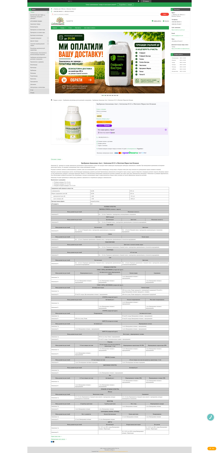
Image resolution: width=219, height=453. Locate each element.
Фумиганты (33, 79)
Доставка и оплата (89, 27)
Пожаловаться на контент (105, 451)
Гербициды (33, 70)
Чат (213, 448)
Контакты (78, 27)
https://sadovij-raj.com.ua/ (178, 30)
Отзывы (32, 92)
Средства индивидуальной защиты (37, 44)
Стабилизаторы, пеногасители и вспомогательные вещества (38, 53)
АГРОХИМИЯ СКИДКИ (36, 21)
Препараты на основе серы (37, 32)
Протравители (34, 81)
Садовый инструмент (35, 38)
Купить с (101, 125)
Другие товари (34, 41)
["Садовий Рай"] (58, 21)
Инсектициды (33, 64)
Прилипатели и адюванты (37, 62)
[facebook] (51, 442)
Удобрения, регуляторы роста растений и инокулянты (38, 58)
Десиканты (33, 84)
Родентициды (34, 76)
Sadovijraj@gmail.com (177, 35)
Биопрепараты (34, 27)
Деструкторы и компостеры (37, 87)
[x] (53, 442)
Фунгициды (33, 67)
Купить (104, 122)
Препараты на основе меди (37, 29)
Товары (32, 12)
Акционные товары (35, 24)
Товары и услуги (57, 100)
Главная (55, 27)
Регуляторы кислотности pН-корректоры (37, 49)
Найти (164, 14)
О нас (31, 90)
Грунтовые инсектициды (36, 35)
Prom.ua (117, 448)
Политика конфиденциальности (120, 451)
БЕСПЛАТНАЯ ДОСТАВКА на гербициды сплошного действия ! (37, 16)
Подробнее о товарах (125, 4)
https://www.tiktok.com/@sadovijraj (180, 48)
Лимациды (33, 73)
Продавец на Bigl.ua (109, 449)
